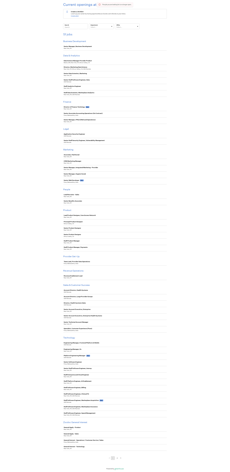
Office (118, 25)
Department (94, 25)
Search (67, 25)
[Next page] (120, 458)
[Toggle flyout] (112, 26)
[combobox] (116, 27)
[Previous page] (109, 458)
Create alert (75, 16)
